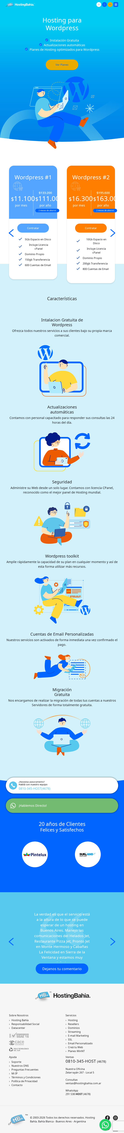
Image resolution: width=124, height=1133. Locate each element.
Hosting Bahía (20, 1020)
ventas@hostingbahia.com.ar (83, 1083)
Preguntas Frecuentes (24, 1069)
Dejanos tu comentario (62, 968)
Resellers (73, 1024)
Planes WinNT (76, 1051)
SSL (70, 1039)
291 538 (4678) (78, 1094)
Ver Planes (62, 64)
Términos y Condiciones (26, 1077)
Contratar (33, 228)
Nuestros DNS (20, 1065)
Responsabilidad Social (25, 1024)
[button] (11, 941)
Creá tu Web (75, 1047)
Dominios (74, 1028)
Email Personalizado (80, 1043)
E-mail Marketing (78, 1035)
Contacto (17, 1085)
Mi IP (14, 1073)
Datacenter (18, 1028)
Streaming (74, 1032)
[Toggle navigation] (115, 4)
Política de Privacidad (24, 1081)
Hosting (73, 1020)
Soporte (16, 1062)
